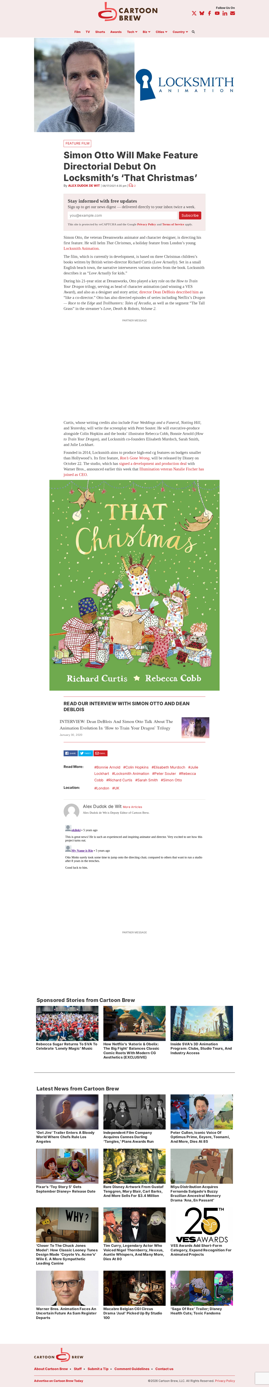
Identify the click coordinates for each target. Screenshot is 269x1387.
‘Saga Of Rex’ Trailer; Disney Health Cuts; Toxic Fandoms (196, 1311)
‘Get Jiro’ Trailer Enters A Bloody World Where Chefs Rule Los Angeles (65, 1137)
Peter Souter (165, 773)
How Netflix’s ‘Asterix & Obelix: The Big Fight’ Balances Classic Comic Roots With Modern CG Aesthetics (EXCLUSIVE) (131, 1051)
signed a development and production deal (153, 463)
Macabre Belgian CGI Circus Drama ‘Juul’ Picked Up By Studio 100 (132, 1313)
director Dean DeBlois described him (169, 292)
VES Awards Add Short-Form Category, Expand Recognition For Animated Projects (201, 1249)
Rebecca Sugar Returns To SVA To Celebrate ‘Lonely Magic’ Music (66, 1046)
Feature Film (77, 143)
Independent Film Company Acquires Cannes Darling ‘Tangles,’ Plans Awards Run (128, 1137)
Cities (160, 32)
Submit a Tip (98, 1369)
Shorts (100, 32)
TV (88, 32)
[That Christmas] (134, 585)
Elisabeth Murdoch (169, 767)
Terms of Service (173, 224)
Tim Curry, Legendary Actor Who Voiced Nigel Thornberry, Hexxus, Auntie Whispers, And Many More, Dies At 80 (133, 1252)
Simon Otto (172, 780)
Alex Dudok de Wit (84, 185)
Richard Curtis (120, 780)
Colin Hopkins (137, 767)
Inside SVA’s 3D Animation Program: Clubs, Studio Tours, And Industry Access (201, 1048)
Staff (78, 1369)
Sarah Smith (147, 780)
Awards (116, 32)
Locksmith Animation (81, 248)
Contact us (164, 1369)
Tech (130, 32)
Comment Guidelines (131, 1369)
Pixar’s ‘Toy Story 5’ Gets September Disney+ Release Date (66, 1189)
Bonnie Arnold (108, 767)
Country (179, 32)
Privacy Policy (146, 224)
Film (77, 32)
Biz (145, 32)
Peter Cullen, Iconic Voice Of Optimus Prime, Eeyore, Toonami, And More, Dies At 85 (200, 1137)
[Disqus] (134, 872)
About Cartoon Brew (51, 1369)
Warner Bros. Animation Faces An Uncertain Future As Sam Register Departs (66, 1313)
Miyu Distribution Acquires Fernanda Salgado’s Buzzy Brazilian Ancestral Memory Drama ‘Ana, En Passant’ (196, 1193)
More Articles (132, 807)
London (102, 788)
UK (116, 788)
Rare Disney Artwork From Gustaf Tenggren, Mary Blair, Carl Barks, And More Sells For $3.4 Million (133, 1191)
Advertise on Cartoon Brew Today (58, 1381)
